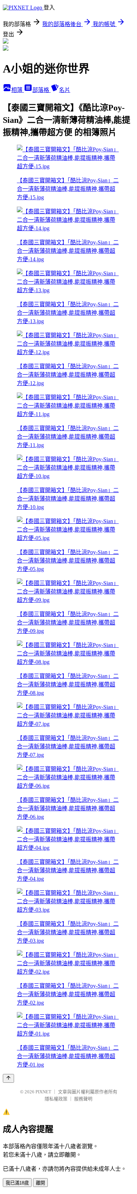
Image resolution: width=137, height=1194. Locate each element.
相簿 (17, 90)
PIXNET (43, 1091)
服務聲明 (83, 1098)
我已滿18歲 (17, 1183)
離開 (40, 1183)
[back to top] (8, 1078)
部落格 (41, 90)
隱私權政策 (56, 1098)
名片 (64, 90)
